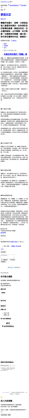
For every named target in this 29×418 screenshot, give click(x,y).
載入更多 (3, 252)
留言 (16, 241)
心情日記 (13, 40)
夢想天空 (6, 14)
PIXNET (7, 392)
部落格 (6, 45)
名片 (5, 47)
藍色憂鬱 (3, 232)
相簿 (5, 43)
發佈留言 (3, 261)
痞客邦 (12, 241)
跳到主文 (3, 19)
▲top (2, 249)
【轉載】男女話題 (16, 246)
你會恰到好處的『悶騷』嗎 (15, 54)
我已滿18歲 (4, 414)
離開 (9, 414)
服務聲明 (17, 394)
